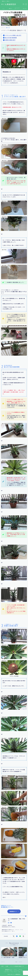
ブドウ (15, 969)
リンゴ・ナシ (16, 970)
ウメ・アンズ (14, 971)
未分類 (8, 27)
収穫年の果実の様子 (10, 40)
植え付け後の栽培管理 (11, 37)
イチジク (20, 969)
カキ (19, 971)
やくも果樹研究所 (8, 4)
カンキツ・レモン (8, 970)
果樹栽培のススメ (8, 969)
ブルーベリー (7, 971)
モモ (22, 970)
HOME (2, 966)
